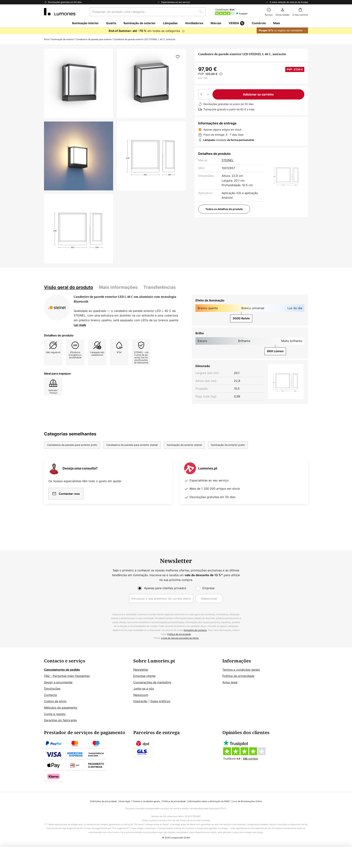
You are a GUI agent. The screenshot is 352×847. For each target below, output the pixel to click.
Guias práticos (160, 701)
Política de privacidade (179, 634)
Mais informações (118, 287)
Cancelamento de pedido (62, 669)
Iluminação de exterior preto (228, 445)
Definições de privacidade (103, 801)
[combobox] (147, 12)
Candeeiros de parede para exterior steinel (132, 445)
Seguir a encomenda (58, 682)
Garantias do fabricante (60, 720)
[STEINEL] (57, 307)
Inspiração (140, 701)
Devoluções (52, 688)
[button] (78, 156)
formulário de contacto (195, 630)
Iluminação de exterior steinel (184, 445)
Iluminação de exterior (62, 39)
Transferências (159, 287)
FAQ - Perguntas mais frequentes (67, 676)
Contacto (50, 695)
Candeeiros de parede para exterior (94, 39)
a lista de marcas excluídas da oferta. (180, 638)
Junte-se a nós (143, 688)
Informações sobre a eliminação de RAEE (209, 801)
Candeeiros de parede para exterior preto (72, 445)
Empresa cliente (144, 676)
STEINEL (228, 160)
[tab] (68, 287)
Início (47, 39)
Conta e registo (55, 714)
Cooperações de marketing (152, 682)
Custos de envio (55, 701)
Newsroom (140, 695)
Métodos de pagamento (60, 708)
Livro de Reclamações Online (247, 801)
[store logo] (59, 11)
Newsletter (140, 670)
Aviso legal (229, 682)
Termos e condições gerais (241, 670)
